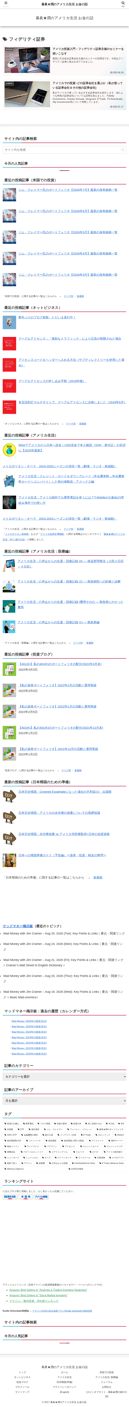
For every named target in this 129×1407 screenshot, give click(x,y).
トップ (22, 1372)
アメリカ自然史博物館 (52, 534)
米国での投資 (107, 1372)
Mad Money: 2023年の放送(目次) (29, 1037)
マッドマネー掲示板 (18, 926)
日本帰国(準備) (64, 1382)
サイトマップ (22, 1392)
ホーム (64, 1372)
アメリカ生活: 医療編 (106, 1377)
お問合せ (106, 1387)
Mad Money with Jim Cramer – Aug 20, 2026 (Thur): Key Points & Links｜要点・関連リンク (63, 978)
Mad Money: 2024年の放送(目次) (29, 1031)
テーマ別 (68, 296)
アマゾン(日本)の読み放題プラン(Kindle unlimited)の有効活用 (62, 1311)
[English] (64, 1392)
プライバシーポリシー (64, 1387)
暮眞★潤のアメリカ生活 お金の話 (64, 4)
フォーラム (107, 1382)
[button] (123, 150)
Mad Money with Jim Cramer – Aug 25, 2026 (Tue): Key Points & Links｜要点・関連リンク (64, 933)
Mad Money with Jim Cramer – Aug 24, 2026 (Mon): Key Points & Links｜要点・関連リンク (63, 946)
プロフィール (22, 1387)
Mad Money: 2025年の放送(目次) (29, 1026)
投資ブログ (22, 1382)
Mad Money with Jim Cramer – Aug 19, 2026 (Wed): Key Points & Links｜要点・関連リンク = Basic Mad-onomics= (63, 994)
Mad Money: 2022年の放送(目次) (29, 1042)
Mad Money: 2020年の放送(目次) (29, 1053)
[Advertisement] (64, 901)
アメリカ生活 (64, 1377)
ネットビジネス (22, 1377)
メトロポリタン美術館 (17, 534)
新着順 (80, 296)
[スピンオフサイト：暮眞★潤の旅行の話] (106, 1394)
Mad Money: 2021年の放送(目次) (29, 1048)
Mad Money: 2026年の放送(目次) (29, 1021)
